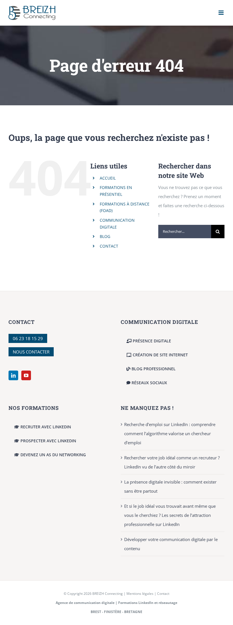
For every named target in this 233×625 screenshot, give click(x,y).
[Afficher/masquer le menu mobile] (221, 13)
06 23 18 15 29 (28, 338)
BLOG (105, 236)
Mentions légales (139, 593)
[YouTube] (26, 375)
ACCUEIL (108, 178)
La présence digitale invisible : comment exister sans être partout (170, 486)
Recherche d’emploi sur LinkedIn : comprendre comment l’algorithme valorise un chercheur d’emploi (169, 433)
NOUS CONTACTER (31, 352)
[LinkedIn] (13, 375)
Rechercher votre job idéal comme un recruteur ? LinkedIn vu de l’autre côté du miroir (172, 462)
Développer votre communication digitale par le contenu (171, 543)
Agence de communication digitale (85, 602)
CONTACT (109, 246)
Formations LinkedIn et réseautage (147, 602)
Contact (163, 593)
